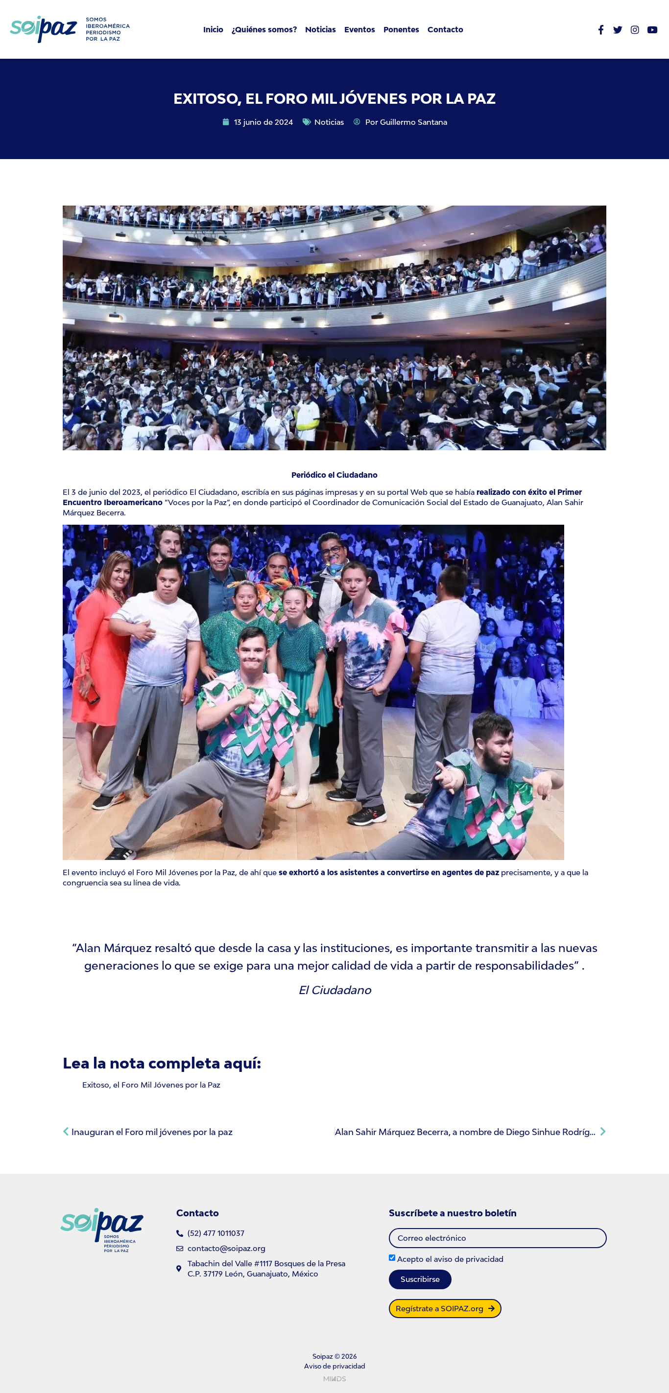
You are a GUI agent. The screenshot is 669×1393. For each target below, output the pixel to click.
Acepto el (450, 1258)
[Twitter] (617, 29)
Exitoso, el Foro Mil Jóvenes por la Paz (151, 1084)
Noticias (320, 29)
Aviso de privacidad (334, 1366)
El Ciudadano (214, 492)
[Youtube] (652, 29)
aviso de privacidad (468, 1258)
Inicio (213, 29)
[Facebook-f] (600, 29)
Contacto (445, 29)
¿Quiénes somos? (264, 29)
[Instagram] (635, 29)
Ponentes (401, 29)
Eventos (359, 29)
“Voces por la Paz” (197, 502)
